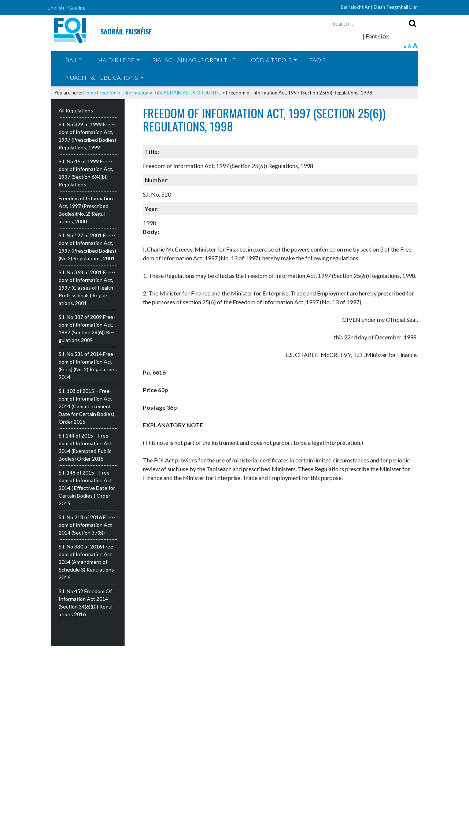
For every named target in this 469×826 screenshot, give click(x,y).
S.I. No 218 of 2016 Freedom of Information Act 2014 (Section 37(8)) (87, 525)
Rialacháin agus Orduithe (194, 59)
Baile (73, 59)
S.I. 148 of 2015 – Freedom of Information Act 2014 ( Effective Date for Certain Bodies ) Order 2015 (87, 487)
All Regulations (76, 110)
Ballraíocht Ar (355, 7)
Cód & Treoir (271, 59)
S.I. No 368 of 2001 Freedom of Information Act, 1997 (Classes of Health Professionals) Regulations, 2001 (87, 287)
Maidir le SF (115, 59)
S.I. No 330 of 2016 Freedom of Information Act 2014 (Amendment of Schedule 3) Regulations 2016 (87, 561)
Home (89, 93)
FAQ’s (317, 59)
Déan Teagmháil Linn (396, 7)
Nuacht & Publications (101, 77)
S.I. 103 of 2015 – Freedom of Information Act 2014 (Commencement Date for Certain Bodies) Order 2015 (86, 406)
